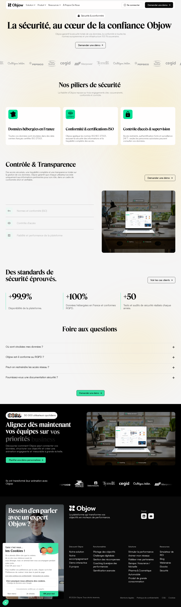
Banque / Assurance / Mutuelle (139, 565)
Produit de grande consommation (137, 580)
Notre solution (76, 551)
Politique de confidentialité (148, 598)
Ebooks (164, 566)
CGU (164, 598)
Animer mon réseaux (139, 555)
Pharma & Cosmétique (139, 570)
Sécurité (164, 570)
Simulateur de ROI (167, 553)
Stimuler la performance (140, 551)
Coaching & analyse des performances (105, 565)
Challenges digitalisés (103, 555)
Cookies (171, 598)
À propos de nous (71, 5)
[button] (31, 5)
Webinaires (165, 562)
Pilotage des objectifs (104, 551)
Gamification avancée (104, 570)
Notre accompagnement (78, 557)
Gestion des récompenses (106, 559)
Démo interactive (78, 562)
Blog (162, 558)
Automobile (134, 574)
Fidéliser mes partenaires (141, 559)
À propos (74, 566)
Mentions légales (127, 598)
